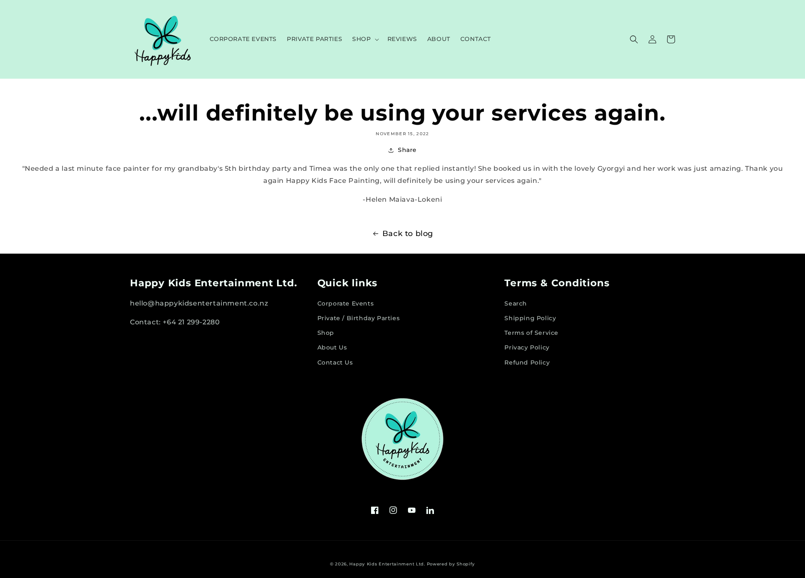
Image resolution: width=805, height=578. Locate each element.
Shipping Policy (530, 318)
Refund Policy (527, 362)
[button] (364, 39)
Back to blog (407, 233)
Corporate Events (345, 303)
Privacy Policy (526, 347)
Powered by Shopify (451, 564)
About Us (332, 347)
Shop (325, 333)
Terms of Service (531, 333)
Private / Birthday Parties (358, 318)
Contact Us (335, 362)
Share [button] (407, 150)
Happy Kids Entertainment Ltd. (387, 564)
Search (515, 303)
